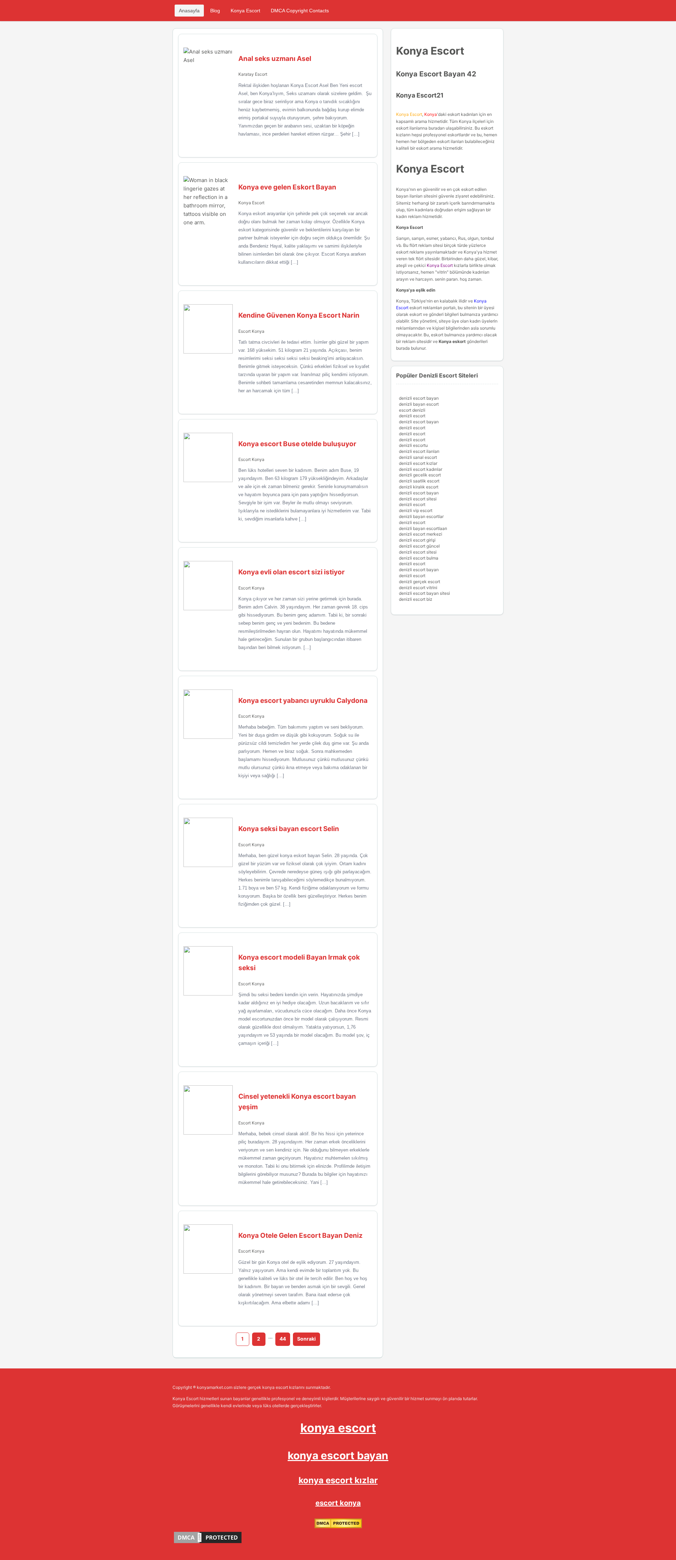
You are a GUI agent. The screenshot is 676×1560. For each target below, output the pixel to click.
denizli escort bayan (419, 398)
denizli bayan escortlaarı (423, 528)
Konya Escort (245, 10)
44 (283, 1339)
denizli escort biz (415, 599)
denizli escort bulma (418, 558)
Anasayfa (189, 10)
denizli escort (412, 415)
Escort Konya (251, 331)
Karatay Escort (252, 74)
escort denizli (412, 410)
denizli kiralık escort (418, 486)
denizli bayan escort (419, 404)
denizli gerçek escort (419, 581)
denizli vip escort (415, 510)
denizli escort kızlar (418, 463)
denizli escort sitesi (418, 498)
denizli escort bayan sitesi (424, 593)
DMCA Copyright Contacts (300, 10)
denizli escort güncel (419, 546)
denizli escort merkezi (420, 534)
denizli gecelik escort (420, 475)
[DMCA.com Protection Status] (338, 1526)
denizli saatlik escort (419, 480)
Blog (215, 10)
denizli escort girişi (417, 540)
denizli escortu (413, 445)
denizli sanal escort (418, 457)
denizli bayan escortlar (421, 516)
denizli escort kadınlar (420, 469)
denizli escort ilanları (419, 451)
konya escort (338, 1428)
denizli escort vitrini (418, 587)
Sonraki (306, 1339)
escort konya (338, 1503)
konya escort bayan (338, 1455)
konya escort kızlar (338, 1480)
